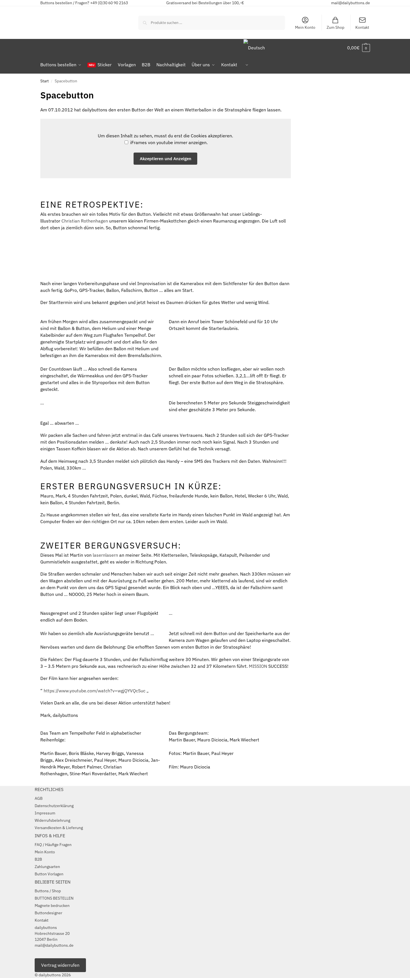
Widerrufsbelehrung (52, 820)
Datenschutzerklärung (54, 805)
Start (44, 80)
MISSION (258, 666)
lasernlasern (105, 555)
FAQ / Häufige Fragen (53, 844)
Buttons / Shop (48, 890)
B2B (38, 859)
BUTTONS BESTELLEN (54, 898)
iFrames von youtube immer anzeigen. (168, 142)
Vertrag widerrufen (60, 965)
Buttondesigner (48, 912)
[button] (358, 47)
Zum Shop (335, 27)
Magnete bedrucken (52, 905)
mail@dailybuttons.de (350, 2)
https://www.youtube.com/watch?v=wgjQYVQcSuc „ (96, 690)
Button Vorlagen (49, 873)
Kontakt (362, 27)
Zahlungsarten (47, 866)
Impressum (45, 813)
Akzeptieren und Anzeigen (165, 158)
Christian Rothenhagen (84, 221)
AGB (39, 798)
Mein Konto (305, 27)
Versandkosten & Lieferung (59, 827)
